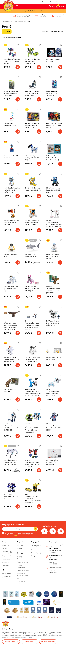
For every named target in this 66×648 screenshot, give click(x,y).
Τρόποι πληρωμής (36, 553)
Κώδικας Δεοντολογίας (21, 566)
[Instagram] (52, 531)
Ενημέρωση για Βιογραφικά (6, 577)
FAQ (18, 578)
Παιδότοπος (5, 565)
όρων (15, 535)
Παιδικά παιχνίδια (7, 21)
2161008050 (53, 549)
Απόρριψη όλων (29, 641)
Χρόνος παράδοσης (48, 2)
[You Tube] (60, 531)
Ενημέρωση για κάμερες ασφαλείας (22, 574)
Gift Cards (20, 548)
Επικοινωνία (5, 562)
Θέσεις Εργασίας (7, 573)
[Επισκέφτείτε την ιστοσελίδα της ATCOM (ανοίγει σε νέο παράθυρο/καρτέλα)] (58, 646)
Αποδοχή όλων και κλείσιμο (48, 641)
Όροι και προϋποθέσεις (21, 557)
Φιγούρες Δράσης (19, 21)
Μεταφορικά (35, 550)
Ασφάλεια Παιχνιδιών (23, 570)
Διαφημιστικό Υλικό (7, 556)
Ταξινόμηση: (45, 31)
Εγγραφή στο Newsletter (13, 525)
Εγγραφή (35, 529)
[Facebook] (44, 531)
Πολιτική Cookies (27, 637)
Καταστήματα (60, 2)
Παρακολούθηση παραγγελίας (36, 546)
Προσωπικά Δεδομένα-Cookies (22, 561)
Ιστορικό (4, 548)
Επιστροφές (34, 556)
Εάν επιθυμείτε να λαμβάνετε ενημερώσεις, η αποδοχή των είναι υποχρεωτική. (19, 534)
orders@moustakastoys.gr (56, 567)
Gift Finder (20, 545)
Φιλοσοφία (5, 545)
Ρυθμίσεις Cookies (10, 641)
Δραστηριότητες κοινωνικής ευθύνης (8, 552)
